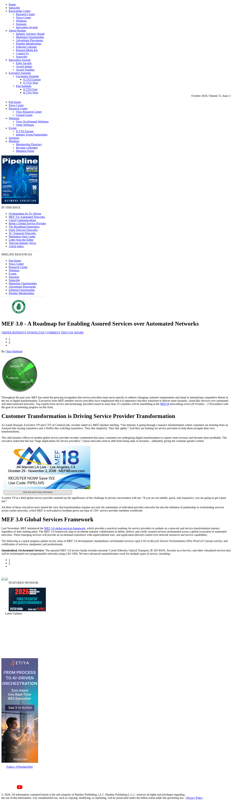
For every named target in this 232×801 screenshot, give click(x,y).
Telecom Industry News (22, 243)
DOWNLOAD (36, 332)
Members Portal (25, 150)
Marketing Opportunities (30, 37)
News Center (23, 17)
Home (12, 4)
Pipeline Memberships (28, 43)
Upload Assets (24, 115)
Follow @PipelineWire (20, 766)
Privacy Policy (194, 797)
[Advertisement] (19, 636)
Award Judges (24, 66)
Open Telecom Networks (23, 229)
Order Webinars (25, 124)
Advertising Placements (29, 40)
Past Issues (15, 102)
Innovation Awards (27, 27)
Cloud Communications (22, 220)
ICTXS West (30, 82)
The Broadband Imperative (24, 226)
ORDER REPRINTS (13, 332)
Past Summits (23, 86)
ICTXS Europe (32, 79)
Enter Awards (24, 63)
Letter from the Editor (21, 239)
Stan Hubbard (14, 351)
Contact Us (22, 53)
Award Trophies (25, 69)
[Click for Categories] (27, 610)
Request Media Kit (27, 50)
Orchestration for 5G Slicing (25, 213)
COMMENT (52, 332)
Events (12, 128)
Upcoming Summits (27, 76)
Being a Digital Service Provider (27, 223)
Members (14, 141)
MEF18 (164, 403)
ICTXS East (30, 89)
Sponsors (21, 24)
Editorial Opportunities (22, 289)
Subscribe (14, 7)
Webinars (21, 20)
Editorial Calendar (26, 46)
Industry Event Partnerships (31, 134)
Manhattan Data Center (22, 236)
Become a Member (27, 147)
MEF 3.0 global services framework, (65, 528)
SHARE (79, 332)
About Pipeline (17, 30)
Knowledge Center (19, 11)
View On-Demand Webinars (32, 121)
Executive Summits (20, 72)
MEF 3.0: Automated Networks (27, 216)
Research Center (25, 14)
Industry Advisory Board (30, 33)
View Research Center (29, 111)
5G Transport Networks (22, 233)
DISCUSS (67, 332)
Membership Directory (29, 144)
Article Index (16, 246)
